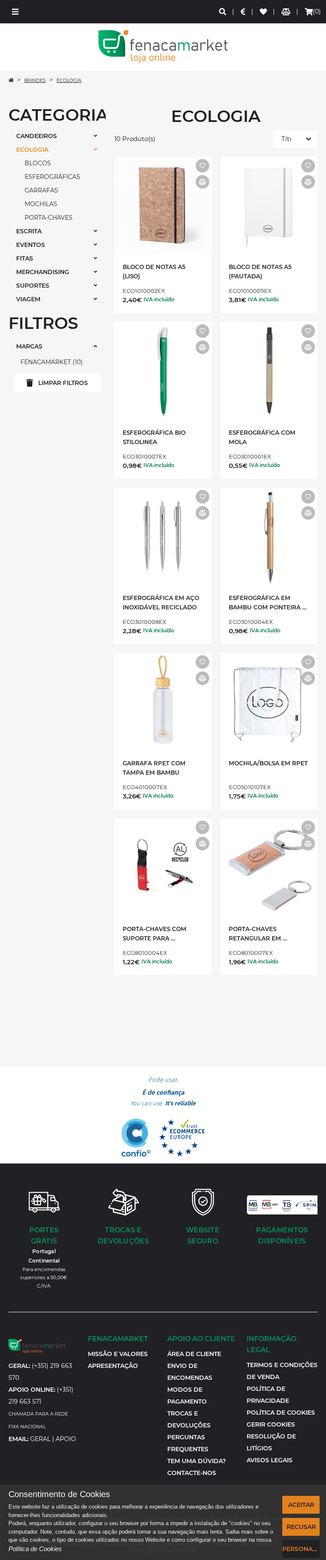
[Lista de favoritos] (264, 11)
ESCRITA (29, 231)
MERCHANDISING (42, 272)
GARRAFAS (41, 190)
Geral (40, 1439)
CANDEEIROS (36, 136)
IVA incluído (158, 299)
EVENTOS (30, 245)
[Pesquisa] (223, 11)
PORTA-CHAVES (49, 217)
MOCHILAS (41, 204)
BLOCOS (38, 163)
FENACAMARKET (50, 362)
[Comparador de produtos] (286, 11)
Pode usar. (163, 1092)
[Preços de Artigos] (243, 11)
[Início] (11, 80)
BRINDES (35, 80)
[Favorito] (202, 166)
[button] (15, 11)
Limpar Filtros (63, 383)
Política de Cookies (35, 1548)
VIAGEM (28, 299)
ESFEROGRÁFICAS (52, 177)
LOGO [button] (163, 46)
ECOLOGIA (69, 80)
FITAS (24, 258)
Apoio (66, 1439)
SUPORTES (32, 285)
